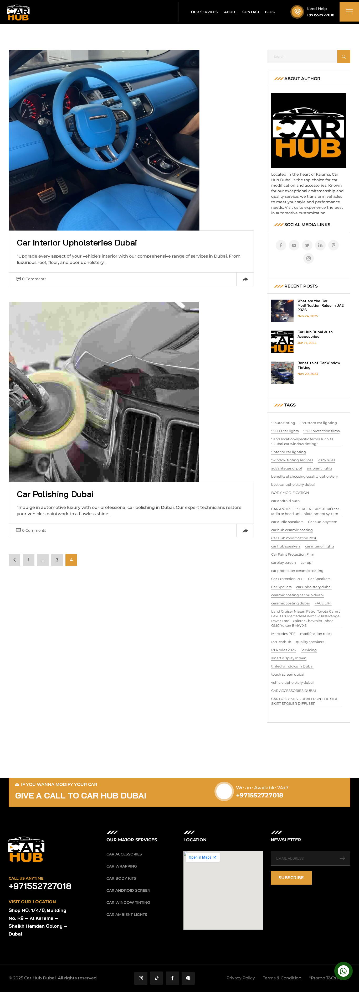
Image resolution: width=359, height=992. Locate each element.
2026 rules (326, 460)
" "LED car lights (285, 431)
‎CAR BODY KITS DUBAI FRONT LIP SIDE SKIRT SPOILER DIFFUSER (305, 701)
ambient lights (319, 468)
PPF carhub (281, 642)
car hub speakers (285, 546)
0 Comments (34, 278)
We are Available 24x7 (262, 788)
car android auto (285, 501)
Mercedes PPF (283, 633)
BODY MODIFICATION (290, 492)
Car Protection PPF (287, 579)
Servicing (309, 650)
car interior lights (319, 546)
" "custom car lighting (318, 423)
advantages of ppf (286, 468)
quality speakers (310, 642)
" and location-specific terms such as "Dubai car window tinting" (302, 441)
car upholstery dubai (314, 587)
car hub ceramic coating (292, 530)
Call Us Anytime (26, 878)
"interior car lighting (288, 452)
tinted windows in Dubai (292, 666)
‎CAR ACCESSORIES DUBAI (293, 690)
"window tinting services (292, 460)
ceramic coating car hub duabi (297, 595)
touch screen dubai (287, 674)
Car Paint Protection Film (292, 554)
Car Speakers (319, 579)
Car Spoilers (281, 587)
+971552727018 (320, 15)
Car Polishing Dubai (55, 494)
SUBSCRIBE (291, 877)
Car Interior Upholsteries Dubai (77, 242)
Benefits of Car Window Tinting (319, 365)
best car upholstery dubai (293, 484)
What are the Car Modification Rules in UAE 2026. (321, 305)
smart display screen (288, 658)
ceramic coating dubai (290, 603)
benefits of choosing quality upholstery (304, 476)
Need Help (317, 8)
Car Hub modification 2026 (294, 538)
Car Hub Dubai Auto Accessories (315, 334)
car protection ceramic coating (297, 570)
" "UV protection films (321, 431)
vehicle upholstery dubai (292, 682)
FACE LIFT (323, 603)
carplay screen (283, 562)
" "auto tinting (283, 423)
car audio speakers (287, 522)
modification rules (315, 633)
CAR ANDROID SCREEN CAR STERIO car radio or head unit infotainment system (305, 511)
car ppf (306, 562)
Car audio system (322, 522)
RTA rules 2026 (283, 650)
